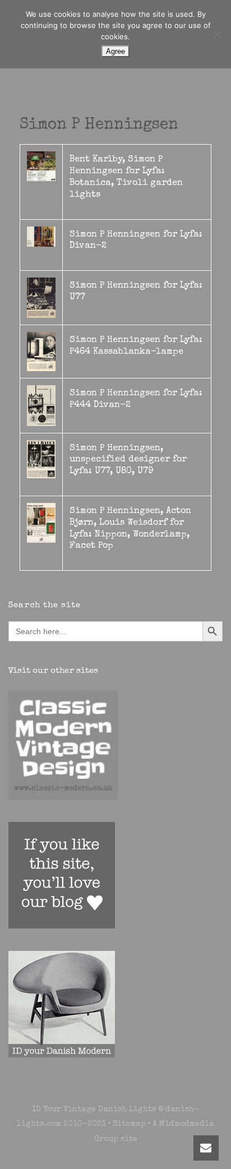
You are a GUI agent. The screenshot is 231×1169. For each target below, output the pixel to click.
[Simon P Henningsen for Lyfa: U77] (41, 297)
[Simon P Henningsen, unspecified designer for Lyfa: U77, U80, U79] (41, 458)
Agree (115, 51)
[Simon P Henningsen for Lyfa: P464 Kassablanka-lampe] (41, 350)
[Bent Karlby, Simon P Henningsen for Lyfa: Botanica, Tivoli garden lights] (41, 165)
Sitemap (129, 1124)
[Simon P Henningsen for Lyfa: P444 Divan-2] (41, 404)
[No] (217, 34)
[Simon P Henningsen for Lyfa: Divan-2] (41, 236)
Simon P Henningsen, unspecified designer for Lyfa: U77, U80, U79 (128, 460)
